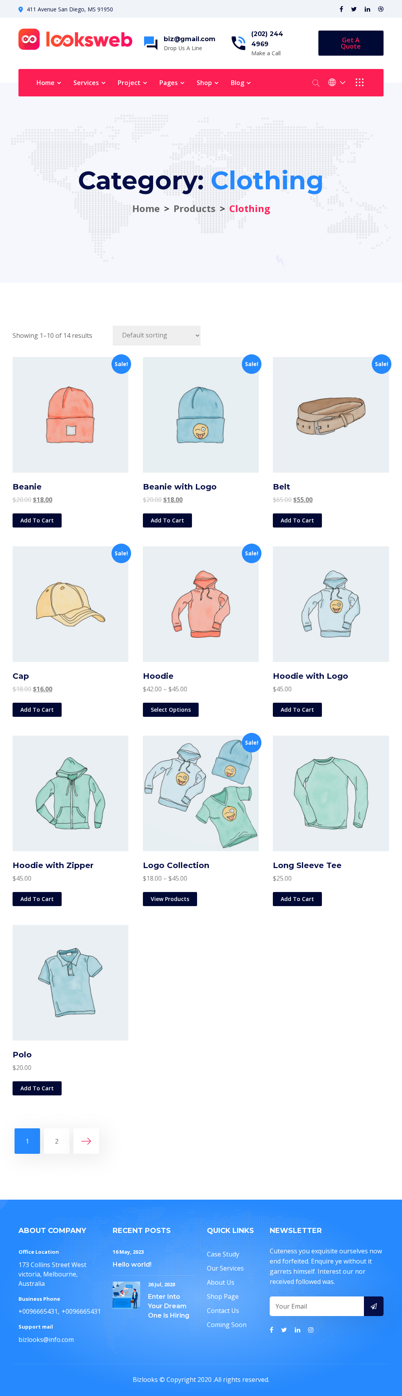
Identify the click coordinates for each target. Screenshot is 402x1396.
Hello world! (132, 1264)
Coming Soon (227, 1324)
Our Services (225, 1268)
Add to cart (37, 520)
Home (46, 82)
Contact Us (223, 1310)
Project (129, 82)
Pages (168, 82)
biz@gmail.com (190, 39)
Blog (237, 82)
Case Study (223, 1254)
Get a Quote (351, 43)
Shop (204, 82)
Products (195, 208)
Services (86, 82)
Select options (171, 709)
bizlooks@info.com (46, 1339)
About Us (220, 1282)
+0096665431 (38, 1311)
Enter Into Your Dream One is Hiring (168, 1306)
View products (170, 899)
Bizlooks (145, 1379)
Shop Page (223, 1296)
